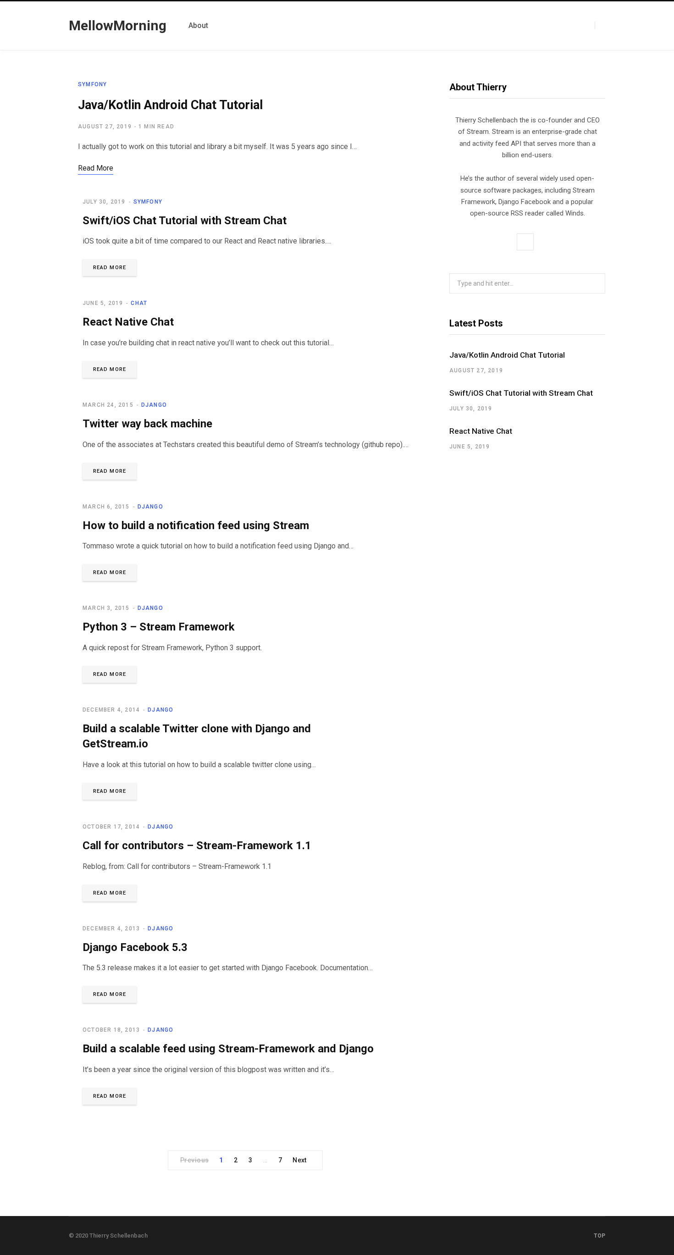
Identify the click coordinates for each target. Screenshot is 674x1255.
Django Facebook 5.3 (135, 947)
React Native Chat (128, 321)
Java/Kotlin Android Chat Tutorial (170, 105)
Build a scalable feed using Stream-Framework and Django (228, 1048)
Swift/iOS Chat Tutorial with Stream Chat (185, 220)
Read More (109, 268)
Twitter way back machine (147, 423)
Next (300, 1160)
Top (598, 1236)
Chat (139, 303)
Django (154, 405)
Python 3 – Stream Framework (159, 626)
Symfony (92, 84)
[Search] (600, 25)
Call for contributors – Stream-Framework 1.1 (197, 845)
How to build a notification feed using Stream (196, 525)
